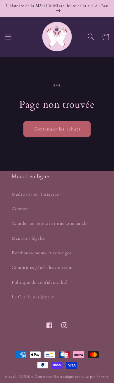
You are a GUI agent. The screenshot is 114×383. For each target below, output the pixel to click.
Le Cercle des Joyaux (33, 297)
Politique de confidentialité (39, 282)
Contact (20, 209)
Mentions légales (28, 238)
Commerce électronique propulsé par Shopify (72, 376)
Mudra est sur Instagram (36, 194)
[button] (8, 36)
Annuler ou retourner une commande (50, 223)
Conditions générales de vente (42, 267)
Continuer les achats (57, 129)
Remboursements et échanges (41, 253)
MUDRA (26, 376)
